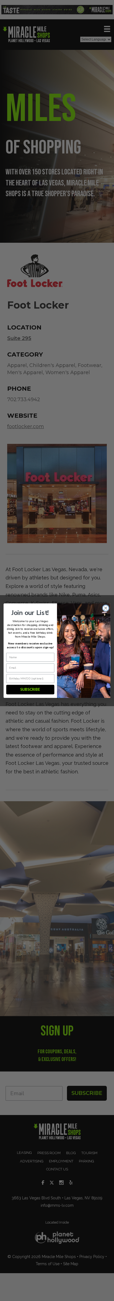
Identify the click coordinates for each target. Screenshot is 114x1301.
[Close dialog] (105, 608)
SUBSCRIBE (30, 689)
